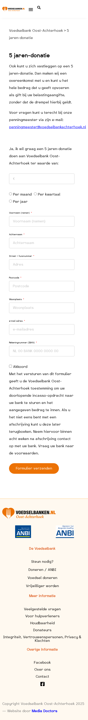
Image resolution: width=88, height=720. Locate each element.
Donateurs (42, 630)
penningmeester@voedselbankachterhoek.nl (47, 127)
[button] (31, 9)
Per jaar (20, 201)
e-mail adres (16, 321)
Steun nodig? (42, 561)
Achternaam (16, 234)
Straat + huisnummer (21, 256)
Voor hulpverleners (42, 616)
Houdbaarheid (42, 623)
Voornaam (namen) (19, 213)
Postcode (14, 277)
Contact (42, 676)
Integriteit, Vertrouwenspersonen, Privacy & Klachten (42, 639)
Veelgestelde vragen (42, 609)
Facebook (42, 662)
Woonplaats (16, 299)
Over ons (42, 669)
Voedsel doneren (42, 578)
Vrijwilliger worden (42, 586)
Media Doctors (44, 711)
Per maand (22, 194)
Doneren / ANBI (42, 569)
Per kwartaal (49, 194)
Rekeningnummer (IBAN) (22, 342)
